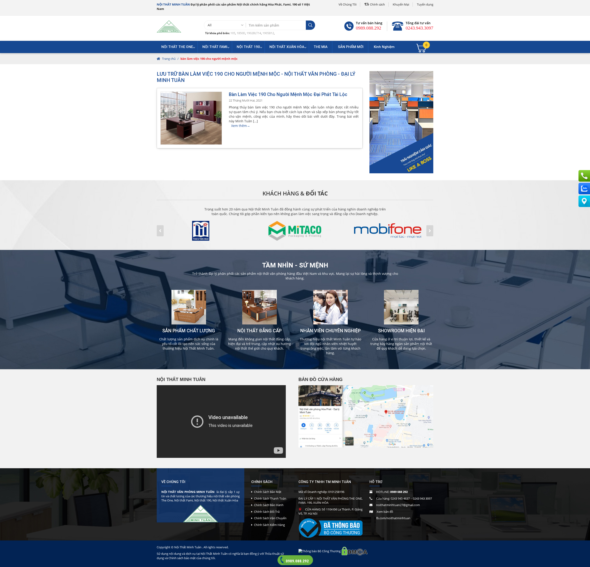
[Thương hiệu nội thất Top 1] (169, 26)
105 (232, 33)
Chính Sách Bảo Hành (268, 505)
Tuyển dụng (425, 4)
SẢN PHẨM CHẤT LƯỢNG (188, 330)
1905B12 (268, 33)
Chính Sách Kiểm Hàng (269, 525)
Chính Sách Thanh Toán (270, 498)
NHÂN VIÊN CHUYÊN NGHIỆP (330, 330)
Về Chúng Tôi (348, 4)
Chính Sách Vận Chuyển (270, 518)
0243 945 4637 (400, 498)
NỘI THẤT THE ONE (177, 47)
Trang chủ (169, 59)
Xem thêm (240, 125)
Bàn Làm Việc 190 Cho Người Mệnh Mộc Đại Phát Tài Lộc (288, 94)
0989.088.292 (368, 27)
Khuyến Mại (401, 4)
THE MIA (320, 47)
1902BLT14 (254, 33)
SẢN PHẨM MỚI (350, 47)
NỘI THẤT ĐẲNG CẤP (259, 330)
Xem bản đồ (385, 512)
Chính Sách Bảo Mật (267, 492)
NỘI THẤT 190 (248, 47)
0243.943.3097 (419, 27)
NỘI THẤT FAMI (214, 47)
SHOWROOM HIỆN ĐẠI (401, 330)
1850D (241, 33)
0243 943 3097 (422, 498)
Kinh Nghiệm (384, 47)
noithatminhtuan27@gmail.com (398, 505)
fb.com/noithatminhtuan (393, 518)
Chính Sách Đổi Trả (267, 512)
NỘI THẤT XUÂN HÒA (286, 47)
